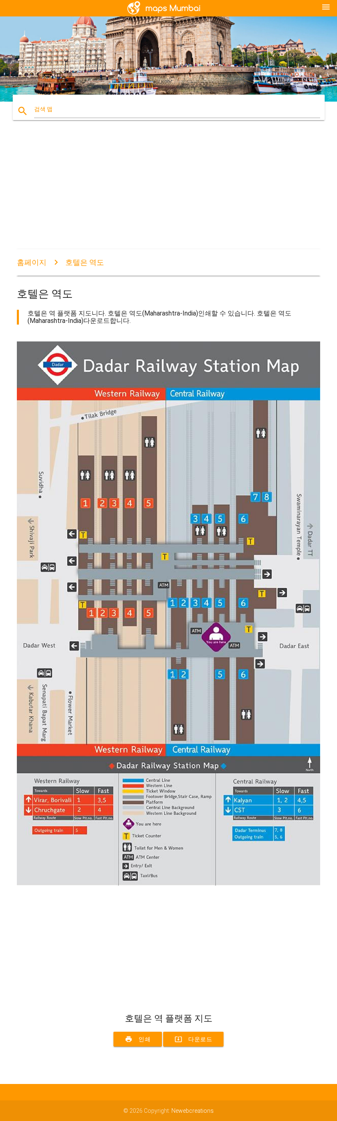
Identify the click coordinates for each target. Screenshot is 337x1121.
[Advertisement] (168, 191)
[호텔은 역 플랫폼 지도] (168, 883)
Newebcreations (192, 1110)
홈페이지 (31, 262)
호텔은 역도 (84, 262)
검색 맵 (43, 109)
